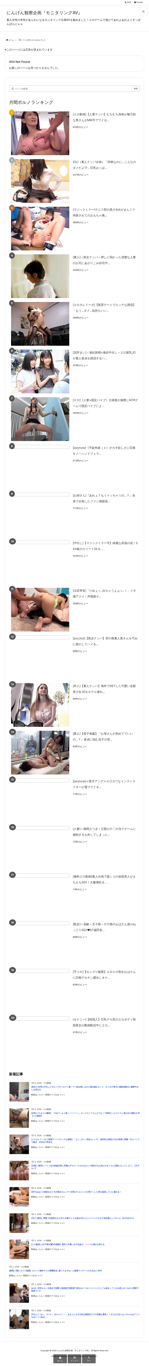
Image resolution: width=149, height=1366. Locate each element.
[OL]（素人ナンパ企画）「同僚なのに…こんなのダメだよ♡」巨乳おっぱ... (104, 165)
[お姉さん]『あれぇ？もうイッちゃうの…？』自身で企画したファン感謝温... (104, 498)
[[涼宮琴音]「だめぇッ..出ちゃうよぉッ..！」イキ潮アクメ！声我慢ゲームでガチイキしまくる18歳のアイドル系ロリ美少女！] (40, 610)
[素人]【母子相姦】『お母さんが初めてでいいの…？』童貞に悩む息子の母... (103, 736)
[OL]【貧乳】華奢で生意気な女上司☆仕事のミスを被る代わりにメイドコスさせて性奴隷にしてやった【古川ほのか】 (83, 1218)
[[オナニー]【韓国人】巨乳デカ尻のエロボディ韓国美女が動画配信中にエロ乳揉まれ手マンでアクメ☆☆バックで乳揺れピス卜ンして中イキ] (40, 1038)
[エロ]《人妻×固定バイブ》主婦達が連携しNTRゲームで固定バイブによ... (105, 403)
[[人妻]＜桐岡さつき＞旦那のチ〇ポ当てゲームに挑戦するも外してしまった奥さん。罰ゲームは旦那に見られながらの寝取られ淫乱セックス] (40, 848)
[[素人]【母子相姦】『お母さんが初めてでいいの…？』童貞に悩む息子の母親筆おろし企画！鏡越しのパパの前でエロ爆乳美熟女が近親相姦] (40, 752)
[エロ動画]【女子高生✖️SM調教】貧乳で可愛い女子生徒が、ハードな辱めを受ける (68, 1244)
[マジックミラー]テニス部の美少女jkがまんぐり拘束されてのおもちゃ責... (104, 212)
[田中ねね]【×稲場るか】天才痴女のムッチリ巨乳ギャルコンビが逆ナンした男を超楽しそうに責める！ (76, 1192)
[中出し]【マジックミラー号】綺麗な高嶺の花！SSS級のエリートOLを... (105, 546)
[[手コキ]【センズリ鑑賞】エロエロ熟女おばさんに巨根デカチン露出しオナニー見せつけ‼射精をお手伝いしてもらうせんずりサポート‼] (40, 991)
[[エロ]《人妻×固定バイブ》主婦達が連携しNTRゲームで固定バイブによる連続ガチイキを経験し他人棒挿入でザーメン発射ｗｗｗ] (40, 419)
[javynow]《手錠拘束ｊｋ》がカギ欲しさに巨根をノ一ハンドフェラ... (104, 450)
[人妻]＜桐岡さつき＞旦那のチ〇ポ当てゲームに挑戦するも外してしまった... (104, 832)
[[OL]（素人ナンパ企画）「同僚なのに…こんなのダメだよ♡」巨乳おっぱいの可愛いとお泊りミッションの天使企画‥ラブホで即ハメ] (40, 181)
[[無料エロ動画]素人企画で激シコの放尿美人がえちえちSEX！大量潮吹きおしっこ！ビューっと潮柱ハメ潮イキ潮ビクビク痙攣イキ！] (40, 895)
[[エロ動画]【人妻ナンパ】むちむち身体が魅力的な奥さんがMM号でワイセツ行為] (40, 133)
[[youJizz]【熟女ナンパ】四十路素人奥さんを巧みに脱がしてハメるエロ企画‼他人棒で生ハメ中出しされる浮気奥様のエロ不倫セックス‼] (40, 657)
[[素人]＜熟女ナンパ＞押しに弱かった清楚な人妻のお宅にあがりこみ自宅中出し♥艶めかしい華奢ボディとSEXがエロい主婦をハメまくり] (40, 276)
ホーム (11, 40)
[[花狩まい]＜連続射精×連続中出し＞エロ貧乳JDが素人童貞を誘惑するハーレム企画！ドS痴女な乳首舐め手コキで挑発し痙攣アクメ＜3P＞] (40, 371)
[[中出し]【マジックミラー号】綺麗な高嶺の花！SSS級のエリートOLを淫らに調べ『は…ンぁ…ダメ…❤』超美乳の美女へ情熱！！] (40, 562)
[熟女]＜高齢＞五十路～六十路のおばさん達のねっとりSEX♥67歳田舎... (104, 927)
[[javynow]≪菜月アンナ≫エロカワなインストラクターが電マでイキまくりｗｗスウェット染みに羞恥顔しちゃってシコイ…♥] (40, 800)
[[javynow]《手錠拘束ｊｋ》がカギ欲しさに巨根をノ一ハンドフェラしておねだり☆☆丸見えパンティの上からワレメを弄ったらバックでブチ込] (40, 467)
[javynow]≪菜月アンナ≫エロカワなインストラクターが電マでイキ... (104, 784)
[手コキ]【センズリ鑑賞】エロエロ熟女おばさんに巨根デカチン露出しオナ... (104, 974)
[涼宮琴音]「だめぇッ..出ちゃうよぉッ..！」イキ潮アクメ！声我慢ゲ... (104, 593)
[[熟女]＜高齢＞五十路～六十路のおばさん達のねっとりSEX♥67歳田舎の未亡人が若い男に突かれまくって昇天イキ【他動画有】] (40, 943)
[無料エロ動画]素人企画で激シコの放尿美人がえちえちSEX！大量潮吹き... (104, 879)
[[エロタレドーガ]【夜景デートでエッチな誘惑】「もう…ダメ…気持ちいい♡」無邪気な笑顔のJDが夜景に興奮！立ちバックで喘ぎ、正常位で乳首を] (40, 324)
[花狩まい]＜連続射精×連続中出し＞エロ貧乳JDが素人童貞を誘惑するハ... (104, 355)
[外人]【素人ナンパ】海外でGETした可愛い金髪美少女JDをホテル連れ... (104, 689)
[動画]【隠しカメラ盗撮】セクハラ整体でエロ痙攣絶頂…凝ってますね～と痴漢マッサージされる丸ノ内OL (55, 1270)
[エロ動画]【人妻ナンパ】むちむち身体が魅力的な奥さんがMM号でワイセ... (104, 117)
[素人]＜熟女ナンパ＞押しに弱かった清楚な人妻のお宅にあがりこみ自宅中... (104, 260)
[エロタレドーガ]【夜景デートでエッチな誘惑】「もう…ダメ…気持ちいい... (104, 307)
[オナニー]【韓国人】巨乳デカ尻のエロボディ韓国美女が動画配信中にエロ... (104, 1022)
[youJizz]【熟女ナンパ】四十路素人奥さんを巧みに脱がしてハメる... (105, 641)
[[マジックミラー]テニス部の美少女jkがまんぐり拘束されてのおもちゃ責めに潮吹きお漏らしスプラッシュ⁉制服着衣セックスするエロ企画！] (40, 228)
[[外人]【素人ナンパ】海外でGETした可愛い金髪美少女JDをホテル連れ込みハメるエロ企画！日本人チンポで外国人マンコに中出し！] (40, 705)
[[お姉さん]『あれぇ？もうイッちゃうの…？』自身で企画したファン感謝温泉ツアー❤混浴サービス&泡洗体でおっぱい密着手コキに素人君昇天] (40, 514)
